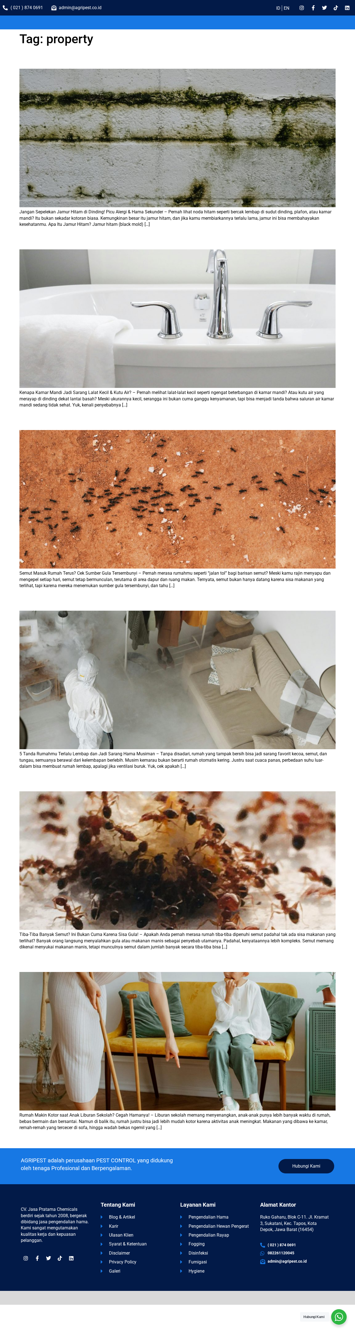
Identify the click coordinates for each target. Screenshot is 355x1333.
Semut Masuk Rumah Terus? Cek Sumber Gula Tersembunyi (78, 421)
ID (278, 8)
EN (286, 8)
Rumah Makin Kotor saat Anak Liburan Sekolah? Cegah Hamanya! (84, 963)
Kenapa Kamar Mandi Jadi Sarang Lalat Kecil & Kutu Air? (75, 240)
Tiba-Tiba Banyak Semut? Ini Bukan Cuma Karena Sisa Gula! (78, 782)
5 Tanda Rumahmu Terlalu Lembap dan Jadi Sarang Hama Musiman (87, 601)
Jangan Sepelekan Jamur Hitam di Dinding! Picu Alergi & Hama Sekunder (91, 59)
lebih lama (32, 1139)
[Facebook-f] (313, 8)
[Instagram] (302, 8)
